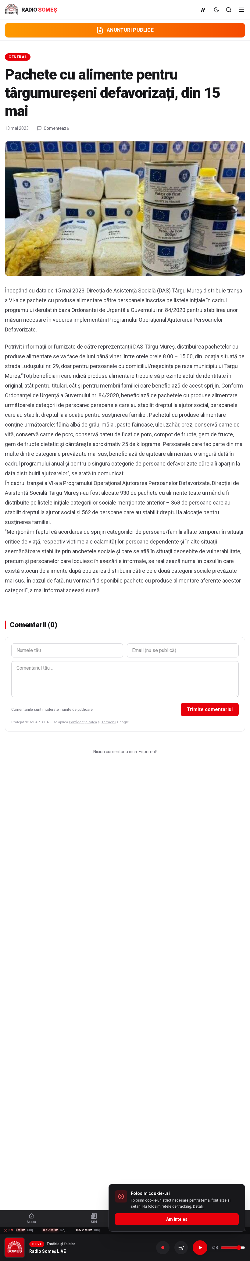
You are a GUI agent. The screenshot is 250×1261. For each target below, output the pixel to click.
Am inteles (177, 1219)
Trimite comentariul (210, 709)
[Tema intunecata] (216, 9)
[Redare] (200, 1247)
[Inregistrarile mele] (181, 1247)
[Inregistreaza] (163, 1247)
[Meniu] (241, 10)
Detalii (198, 1206)
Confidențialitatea (83, 722)
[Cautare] (228, 9)
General (18, 57)
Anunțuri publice (130, 30)
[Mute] (215, 1248)
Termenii (109, 722)
